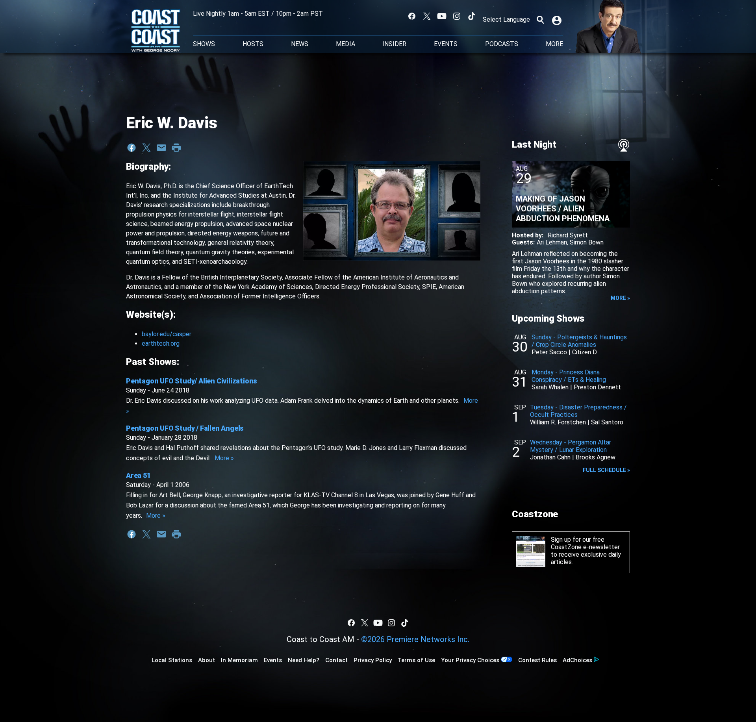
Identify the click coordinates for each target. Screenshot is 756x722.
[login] (557, 19)
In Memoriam (239, 660)
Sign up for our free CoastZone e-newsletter (585, 543)
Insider (394, 44)
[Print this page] (176, 147)
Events (446, 44)
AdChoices (577, 660)
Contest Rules (537, 660)
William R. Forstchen (558, 422)
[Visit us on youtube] (442, 16)
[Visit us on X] (427, 16)
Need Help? (303, 660)
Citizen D (584, 352)
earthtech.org (161, 343)
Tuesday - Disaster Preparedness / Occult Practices (578, 411)
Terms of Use (416, 660)
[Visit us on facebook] (412, 16)
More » (224, 458)
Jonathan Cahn (550, 457)
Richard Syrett (568, 235)
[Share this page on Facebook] (131, 147)
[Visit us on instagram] (456, 16)
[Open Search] (540, 19)
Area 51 (138, 475)
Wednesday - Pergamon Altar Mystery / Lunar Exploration (570, 446)
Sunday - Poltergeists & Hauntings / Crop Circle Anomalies (579, 340)
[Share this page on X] (146, 147)
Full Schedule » (606, 470)
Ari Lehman (552, 242)
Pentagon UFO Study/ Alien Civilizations (191, 381)
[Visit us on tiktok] (471, 16)
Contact (336, 660)
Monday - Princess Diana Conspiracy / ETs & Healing (569, 375)
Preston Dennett (597, 387)
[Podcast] (623, 145)
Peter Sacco (549, 352)
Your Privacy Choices (470, 660)
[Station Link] (155, 31)
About (206, 660)
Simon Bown (587, 242)
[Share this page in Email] (161, 147)
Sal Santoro (607, 422)
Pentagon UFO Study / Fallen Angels (185, 428)
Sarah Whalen (550, 387)
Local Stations (172, 660)
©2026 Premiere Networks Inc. (415, 639)
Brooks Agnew (595, 457)
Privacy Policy (373, 660)
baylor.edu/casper (166, 334)
